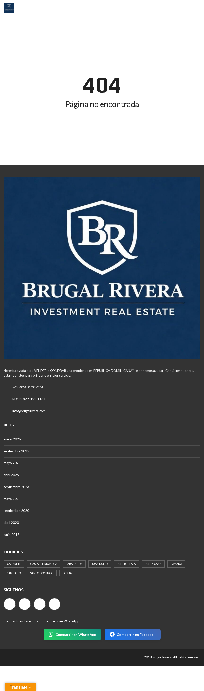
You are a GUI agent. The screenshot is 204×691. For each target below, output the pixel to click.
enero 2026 (12, 439)
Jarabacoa (74, 563)
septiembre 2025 (16, 451)
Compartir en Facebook (21, 621)
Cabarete (14, 563)
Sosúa (67, 573)
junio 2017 (11, 535)
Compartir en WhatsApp (61, 621)
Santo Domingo (41, 573)
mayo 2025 (12, 463)
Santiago (14, 573)
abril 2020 (11, 523)
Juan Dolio (100, 563)
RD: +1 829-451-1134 (28, 399)
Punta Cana (153, 563)
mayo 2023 (12, 499)
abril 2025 (11, 475)
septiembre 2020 (16, 511)
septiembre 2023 (16, 487)
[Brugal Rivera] (7, 8)
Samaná (176, 563)
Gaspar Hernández (43, 563)
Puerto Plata (126, 563)
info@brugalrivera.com (29, 411)
